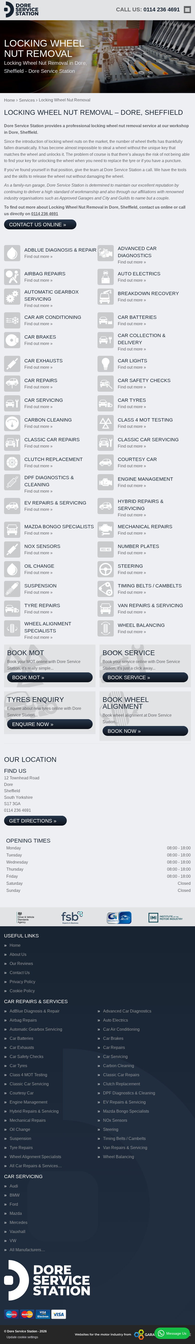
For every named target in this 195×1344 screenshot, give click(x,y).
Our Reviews (21, 964)
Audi (14, 1186)
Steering (110, 1130)
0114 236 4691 (148, 9)
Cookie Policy (22, 991)
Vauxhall (17, 1232)
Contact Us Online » (37, 224)
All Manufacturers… (27, 1250)
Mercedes (18, 1223)
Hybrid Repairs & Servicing (34, 1111)
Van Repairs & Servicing (125, 1148)
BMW (15, 1195)
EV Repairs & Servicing (124, 1102)
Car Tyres (18, 1066)
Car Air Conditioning (121, 1029)
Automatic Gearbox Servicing (36, 1029)
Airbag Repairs (23, 1020)
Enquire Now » (32, 724)
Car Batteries (21, 1039)
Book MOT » (28, 677)
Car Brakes (113, 1039)
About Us (18, 955)
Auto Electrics (115, 1020)
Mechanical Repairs (28, 1120)
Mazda (16, 1213)
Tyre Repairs (21, 1148)
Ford (14, 1204)
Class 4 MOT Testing (28, 1075)
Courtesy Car (22, 1093)
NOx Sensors (115, 1120)
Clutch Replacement (121, 1084)
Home (15, 945)
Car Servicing (115, 1057)
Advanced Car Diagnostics (127, 1011)
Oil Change (20, 1130)
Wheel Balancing (118, 1157)
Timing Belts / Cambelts (124, 1139)
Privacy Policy (22, 982)
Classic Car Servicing (29, 1084)
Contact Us (20, 973)
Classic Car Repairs (121, 1075)
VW (13, 1241)
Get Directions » (32, 821)
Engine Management (28, 1102)
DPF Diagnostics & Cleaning (129, 1093)
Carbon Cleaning (118, 1066)
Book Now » (124, 731)
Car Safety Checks (26, 1057)
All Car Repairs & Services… (36, 1166)
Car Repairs (114, 1048)
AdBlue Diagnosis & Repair (34, 1011)
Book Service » (129, 677)
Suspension (20, 1139)
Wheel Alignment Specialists (35, 1157)
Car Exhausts (22, 1048)
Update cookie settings (22, 1337)
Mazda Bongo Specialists (126, 1111)
